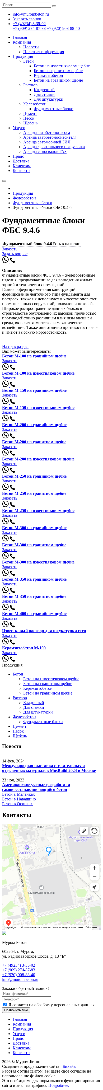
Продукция (23, 56)
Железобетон (34, 104)
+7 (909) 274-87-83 (29, 28)
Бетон (28, 61)
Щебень (30, 123)
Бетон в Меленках (18, 794)
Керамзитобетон (48, 75)
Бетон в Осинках (17, 804)
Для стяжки (44, 94)
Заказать (9, 249)
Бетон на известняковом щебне (62, 66)
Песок (28, 118)
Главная (20, 37)
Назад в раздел (15, 346)
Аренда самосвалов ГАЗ (45, 151)
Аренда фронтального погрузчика (54, 147)
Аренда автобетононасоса (46, 132)
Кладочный (44, 89)
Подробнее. (58, 1085)
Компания (22, 42)
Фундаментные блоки (53, 108)
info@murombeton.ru (20, 979)
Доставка (21, 161)
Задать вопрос (14, 253)
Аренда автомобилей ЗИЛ (47, 142)
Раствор (30, 85)
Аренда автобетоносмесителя (49, 137)
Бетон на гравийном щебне (58, 80)
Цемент (30, 113)
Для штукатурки (48, 99)
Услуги (19, 127)
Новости (31, 47)
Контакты (21, 170)
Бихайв (69, 1066)
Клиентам (22, 166)
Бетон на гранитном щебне (58, 70)
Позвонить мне (16, 1010)
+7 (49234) (29, 23)
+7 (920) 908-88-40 (63, 28)
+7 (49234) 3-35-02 (18, 965)
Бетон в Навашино (19, 799)
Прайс (18, 156)
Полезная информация (43, 51)
